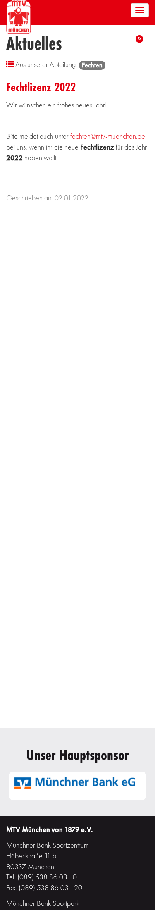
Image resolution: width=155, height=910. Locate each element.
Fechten (92, 65)
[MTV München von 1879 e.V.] (18, 16)
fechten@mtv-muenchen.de (107, 136)
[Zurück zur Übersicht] (10, 64)
